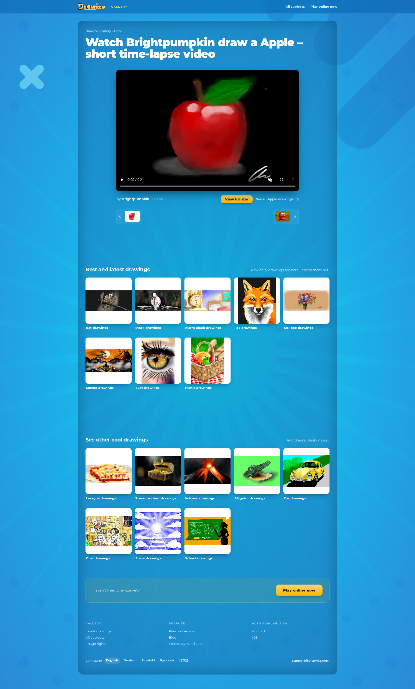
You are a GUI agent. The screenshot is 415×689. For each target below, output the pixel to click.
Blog (172, 637)
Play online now (324, 6)
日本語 (184, 660)
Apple (117, 31)
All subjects (295, 6)
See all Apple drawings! (275, 199)
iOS (254, 637)
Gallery (105, 31)
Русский (167, 660)
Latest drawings (98, 631)
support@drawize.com (311, 660)
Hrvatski (148, 660)
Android (258, 631)
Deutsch (130, 660)
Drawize (91, 31)
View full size (236, 199)
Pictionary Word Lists (186, 644)
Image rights (95, 644)
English (112, 660)
